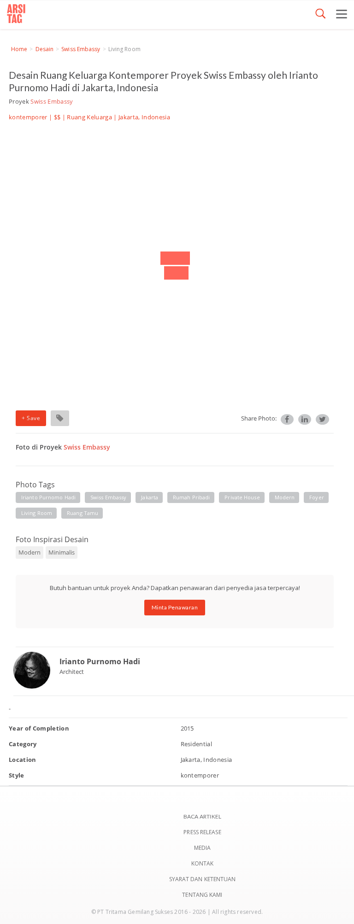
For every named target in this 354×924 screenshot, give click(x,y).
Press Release (202, 832)
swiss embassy (108, 497)
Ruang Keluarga (89, 117)
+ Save (31, 418)
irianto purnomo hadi (48, 497)
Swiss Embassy (80, 49)
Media (202, 848)
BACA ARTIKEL (202, 816)
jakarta (149, 497)
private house (242, 497)
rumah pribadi (191, 497)
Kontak (202, 863)
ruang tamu (82, 512)
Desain (44, 49)
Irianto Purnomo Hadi (99, 661)
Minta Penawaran (175, 607)
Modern (29, 552)
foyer (316, 497)
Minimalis (61, 552)
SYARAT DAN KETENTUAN (202, 879)
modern (285, 497)
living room (36, 512)
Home (19, 49)
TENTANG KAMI (202, 895)
